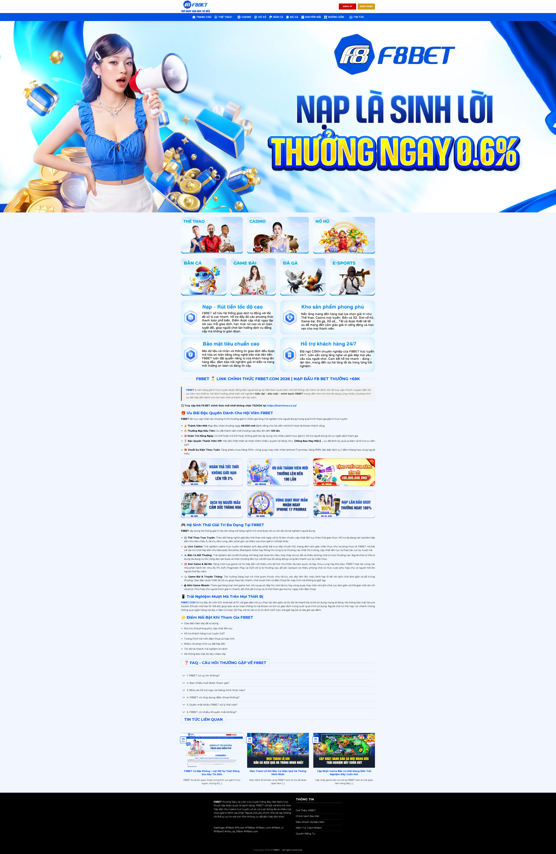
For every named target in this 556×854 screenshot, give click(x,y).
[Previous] (180, 762)
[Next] (375, 762)
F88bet (251, 827)
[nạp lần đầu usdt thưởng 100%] (344, 504)
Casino (246, 17)
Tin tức (358, 17)
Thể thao (225, 17)
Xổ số (262, 17)
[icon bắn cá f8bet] (203, 277)
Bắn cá (278, 17)
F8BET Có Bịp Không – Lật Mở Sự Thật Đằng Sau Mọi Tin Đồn (211, 773)
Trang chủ (204, 17)
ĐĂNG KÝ (347, 6)
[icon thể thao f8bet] (212, 235)
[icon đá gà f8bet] (302, 277)
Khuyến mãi (313, 17)
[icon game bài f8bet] (253, 277)
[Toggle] (184, 676)
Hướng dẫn (336, 17)
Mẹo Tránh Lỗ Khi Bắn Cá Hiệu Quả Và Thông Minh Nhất (278, 773)
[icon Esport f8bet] (352, 277)
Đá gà (294, 17)
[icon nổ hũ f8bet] (344, 235)
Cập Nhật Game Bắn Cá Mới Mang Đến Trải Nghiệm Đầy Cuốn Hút (344, 773)
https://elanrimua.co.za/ (282, 405)
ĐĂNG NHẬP (366, 6)
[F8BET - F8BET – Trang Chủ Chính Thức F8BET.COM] (195, 6)
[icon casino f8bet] (278, 235)
